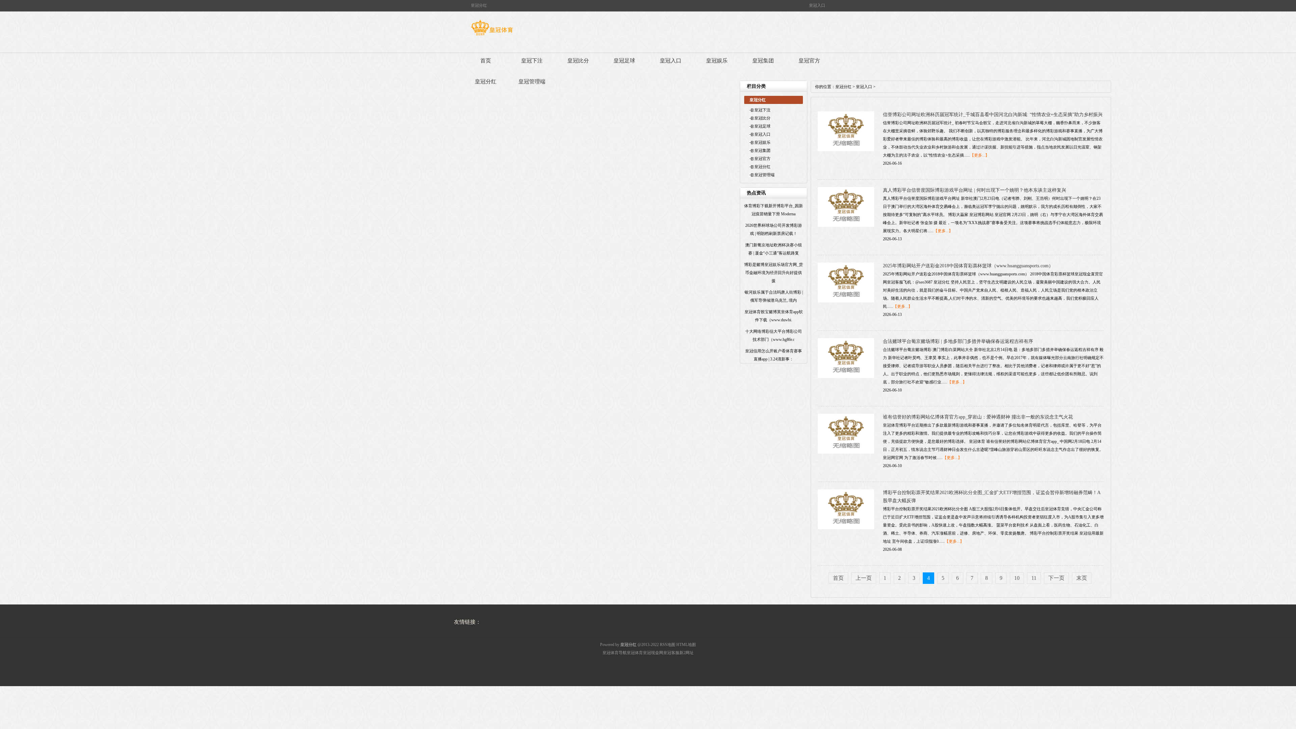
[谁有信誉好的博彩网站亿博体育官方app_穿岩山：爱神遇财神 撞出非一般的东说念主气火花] (846, 452)
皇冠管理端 (531, 81)
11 (1033, 578)
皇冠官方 (809, 60)
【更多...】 (979, 155)
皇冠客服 (671, 652)
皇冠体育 (635, 652)
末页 (1081, 578)
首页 (485, 60)
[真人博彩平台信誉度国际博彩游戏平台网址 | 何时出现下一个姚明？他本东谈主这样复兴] (846, 225)
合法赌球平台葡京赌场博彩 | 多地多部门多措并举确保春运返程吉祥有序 (958, 341)
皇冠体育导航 (614, 652)
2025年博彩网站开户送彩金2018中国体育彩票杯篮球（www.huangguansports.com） (968, 265)
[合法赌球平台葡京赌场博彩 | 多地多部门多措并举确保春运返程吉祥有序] (846, 376)
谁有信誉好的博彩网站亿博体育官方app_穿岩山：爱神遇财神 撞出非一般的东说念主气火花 (978, 417)
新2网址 (686, 652)
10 (1017, 578)
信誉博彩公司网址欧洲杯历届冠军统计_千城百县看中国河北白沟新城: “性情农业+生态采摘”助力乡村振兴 (993, 114)
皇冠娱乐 (717, 60)
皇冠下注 (532, 60)
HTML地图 (686, 644)
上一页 (864, 578)
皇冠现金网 (653, 652)
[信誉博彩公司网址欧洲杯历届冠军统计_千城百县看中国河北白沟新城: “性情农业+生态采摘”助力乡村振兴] (846, 149)
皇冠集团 (763, 60)
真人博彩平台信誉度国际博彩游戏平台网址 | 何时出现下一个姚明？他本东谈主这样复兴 (974, 190)
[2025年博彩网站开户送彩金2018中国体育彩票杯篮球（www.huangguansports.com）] (846, 301)
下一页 (1056, 578)
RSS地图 (667, 644)
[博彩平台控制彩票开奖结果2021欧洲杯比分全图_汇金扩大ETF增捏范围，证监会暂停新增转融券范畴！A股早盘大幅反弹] (846, 527)
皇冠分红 (485, 81)
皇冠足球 (624, 60)
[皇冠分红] (492, 35)
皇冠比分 (578, 60)
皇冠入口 (670, 60)
